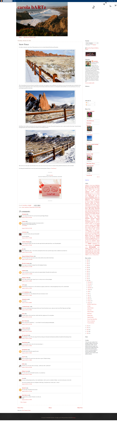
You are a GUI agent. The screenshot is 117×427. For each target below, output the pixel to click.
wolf (88, 254)
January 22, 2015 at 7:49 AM (27, 237)
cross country (94, 231)
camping (89, 227)
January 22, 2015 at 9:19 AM (27, 252)
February (89, 300)
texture (98, 251)
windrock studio (25, 328)
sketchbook (95, 249)
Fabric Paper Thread (91, 163)
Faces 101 (97, 195)
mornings (97, 242)
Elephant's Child (25, 277)
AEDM (86, 185)
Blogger (74, 417)
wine (96, 253)
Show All (98, 176)
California (87, 191)
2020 (87, 271)
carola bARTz (32, 7)
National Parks (32, 207)
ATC (89, 185)
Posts (88, 102)
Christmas (87, 192)
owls (93, 245)
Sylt (98, 212)
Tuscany (94, 215)
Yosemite (91, 222)
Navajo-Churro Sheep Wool (92, 319)
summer (87, 251)
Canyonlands (97, 191)
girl (90, 237)
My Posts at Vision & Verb (29, 37)
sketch (92, 249)
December (89, 282)
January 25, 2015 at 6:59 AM (27, 367)
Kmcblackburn (25, 349)
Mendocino (87, 203)
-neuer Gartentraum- (91, 111)
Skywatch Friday (91, 211)
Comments (89, 105)
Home (20, 37)
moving (86, 243)
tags (92, 251)
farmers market (88, 234)
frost (94, 235)
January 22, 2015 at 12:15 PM (27, 266)
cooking (87, 230)
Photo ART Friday (89, 208)
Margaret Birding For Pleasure (28, 256)
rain (93, 248)
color (94, 229)
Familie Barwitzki (90, 165)
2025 (87, 261)
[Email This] (34, 205)
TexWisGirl (24, 232)
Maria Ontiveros (25, 395)
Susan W (23, 356)
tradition (86, 252)
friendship (90, 235)
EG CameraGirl (25, 335)
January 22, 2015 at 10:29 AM (27, 259)
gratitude (97, 237)
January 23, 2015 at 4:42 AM (27, 317)
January (89, 302)
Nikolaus (94, 204)
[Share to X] (37, 205)
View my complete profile (89, 82)
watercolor (87, 253)
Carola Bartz (95, 61)
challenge (97, 227)
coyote (96, 230)
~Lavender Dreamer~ (26, 306)
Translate (94, 44)
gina (23, 249)
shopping (89, 249)
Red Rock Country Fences (91, 304)
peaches (86, 247)
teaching (95, 251)
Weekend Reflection (89, 219)
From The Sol (89, 175)
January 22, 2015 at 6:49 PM (27, 309)
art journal (97, 223)
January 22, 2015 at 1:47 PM (27, 288)
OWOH (86, 205)
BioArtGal (89, 125)
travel (90, 252)
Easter (98, 194)
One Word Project (93, 205)
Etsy (94, 195)
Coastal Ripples (89, 134)
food (86, 236)
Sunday (97, 212)
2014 (87, 325)
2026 (87, 260)
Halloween (87, 199)
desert (98, 231)
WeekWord (97, 218)
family (98, 232)
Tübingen (97, 216)
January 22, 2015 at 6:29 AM (27, 217)
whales (90, 253)
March (89, 298)
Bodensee (90, 190)
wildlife (93, 253)
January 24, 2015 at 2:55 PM (27, 345)
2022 (87, 267)
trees (92, 252)
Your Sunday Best (96, 222)
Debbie (23, 364)
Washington (93, 218)
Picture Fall (87, 209)
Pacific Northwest (88, 207)
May (88, 295)
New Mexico (91, 204)
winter (86, 254)
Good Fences (53, 168)
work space (91, 254)
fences (93, 234)
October (89, 205)
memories (94, 240)
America (93, 185)
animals (90, 223)
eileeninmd (24, 214)
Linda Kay (24, 270)
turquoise (95, 252)
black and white (88, 226)
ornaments (90, 245)
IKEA (92, 199)
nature (89, 243)
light (88, 240)
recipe (96, 248)
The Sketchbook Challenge (95, 214)
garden (97, 236)
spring (98, 249)
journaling (93, 239)
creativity (90, 231)
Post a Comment (23, 402)
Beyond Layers (94, 189)
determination (87, 232)
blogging (93, 226)
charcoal (86, 229)
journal (90, 239)
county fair (93, 230)
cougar (90, 230)
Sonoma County (91, 212)
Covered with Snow (90, 322)
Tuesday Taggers (88, 216)
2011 (87, 331)
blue (95, 226)
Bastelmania (89, 123)
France (86, 197)
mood (91, 242)
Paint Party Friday (96, 207)
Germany (91, 197)
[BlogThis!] (35, 205)
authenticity (87, 225)
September (90, 287)
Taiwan (91, 213)
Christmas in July (93, 192)
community (97, 229)
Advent (91, 185)
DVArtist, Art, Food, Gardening (92, 144)
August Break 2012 (92, 187)
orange (86, 245)
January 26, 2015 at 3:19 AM (27, 384)
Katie (97, 200)
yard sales (97, 254)
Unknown (23, 221)
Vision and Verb (94, 217)
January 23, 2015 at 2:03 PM (27, 331)
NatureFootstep (25, 342)
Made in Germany (95, 202)
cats (95, 227)
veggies (98, 252)
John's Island (24, 320)
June (88, 293)
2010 (87, 333)
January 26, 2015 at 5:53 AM (27, 391)
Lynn (23, 378)
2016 (87, 278)
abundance (87, 223)
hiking (92, 238)
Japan (95, 200)
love (90, 240)
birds (98, 225)
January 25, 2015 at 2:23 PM (27, 374)
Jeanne (23, 313)
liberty (98, 239)
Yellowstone (87, 222)
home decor (97, 238)
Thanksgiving (87, 214)
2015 (87, 280)
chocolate (90, 229)
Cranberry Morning (25, 241)
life (85, 240)
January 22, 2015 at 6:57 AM (27, 228)
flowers (96, 234)
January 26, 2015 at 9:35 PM (27, 399)
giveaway (93, 237)
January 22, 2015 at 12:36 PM (27, 273)
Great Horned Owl (92, 198)
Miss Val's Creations (26, 263)
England (90, 195)
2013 (87, 327)
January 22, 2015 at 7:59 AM (27, 245)
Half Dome (97, 198)
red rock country (38, 207)
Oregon (97, 205)
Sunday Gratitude (90, 307)
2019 (87, 273)
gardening (87, 237)
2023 (87, 265)
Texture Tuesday (95, 213)
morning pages (94, 242)
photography (92, 247)
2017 (87, 276)
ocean (98, 243)
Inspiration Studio (91, 200)
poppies (87, 248)
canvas (92, 227)
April (89, 297)
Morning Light (89, 315)
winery (98, 253)
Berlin (98, 187)
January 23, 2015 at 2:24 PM (27, 338)
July (88, 291)
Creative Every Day (94, 194)
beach (95, 225)
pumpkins (90, 248)
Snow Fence (89, 309)
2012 (87, 329)
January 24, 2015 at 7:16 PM (27, 352)
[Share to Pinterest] (39, 205)
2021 (87, 269)
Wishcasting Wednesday (95, 221)
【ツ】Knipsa (24, 225)
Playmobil (90, 209)
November (97, 204)
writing (94, 254)
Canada (92, 191)
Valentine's (87, 217)
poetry (98, 247)
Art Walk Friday (93, 186)
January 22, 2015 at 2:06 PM (27, 302)
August (89, 289)
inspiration (87, 239)
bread (86, 227)
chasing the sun (25, 299)
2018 (87, 275)
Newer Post (20, 407)
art (93, 223)
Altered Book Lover (90, 120)
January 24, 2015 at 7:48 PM (27, 360)
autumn (91, 225)
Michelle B (24, 388)
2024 (87, 263)
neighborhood (94, 243)
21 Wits (23, 284)
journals (96, 239)
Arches (23, 207)
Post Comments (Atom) (26, 410)
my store (51, 175)
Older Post (80, 407)
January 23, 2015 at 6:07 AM (27, 324)
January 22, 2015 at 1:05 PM (27, 281)
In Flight (88, 306)
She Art (94, 209)
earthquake (94, 232)
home (95, 238)
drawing (91, 232)
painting (97, 245)
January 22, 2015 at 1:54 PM (27, 295)
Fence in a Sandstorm (91, 321)
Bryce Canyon (96, 190)
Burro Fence (89, 313)
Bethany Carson (25, 371)
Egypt (86, 195)
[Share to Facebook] (38, 205)
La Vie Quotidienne (25, 292)
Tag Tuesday (87, 213)
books (98, 226)
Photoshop (97, 208)
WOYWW (87, 218)
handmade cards (87, 238)
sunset (90, 251)
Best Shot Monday (88, 189)
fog (98, 234)
